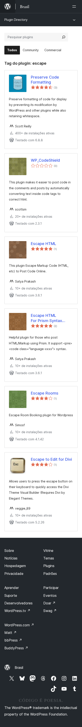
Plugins (48, 566)
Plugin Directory (16, 19)
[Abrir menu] (75, 6)
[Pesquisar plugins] (63, 37)
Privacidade (13, 573)
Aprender (11, 588)
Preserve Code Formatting (45, 79)
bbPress (13, 640)
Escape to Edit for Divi (51, 459)
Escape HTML (43, 243)
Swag (50, 611)
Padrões (50, 573)
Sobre (9, 550)
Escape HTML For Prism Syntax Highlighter (46, 318)
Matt (10, 632)
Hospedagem (15, 566)
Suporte (10, 595)
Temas (48, 558)
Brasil (19, 667)
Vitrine (48, 550)
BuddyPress (16, 648)
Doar (49, 603)
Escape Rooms (44, 393)
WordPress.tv (17, 611)
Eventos (50, 595)
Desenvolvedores (18, 603)
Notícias (10, 558)
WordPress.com (19, 625)
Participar (51, 588)
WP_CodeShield (45, 160)
